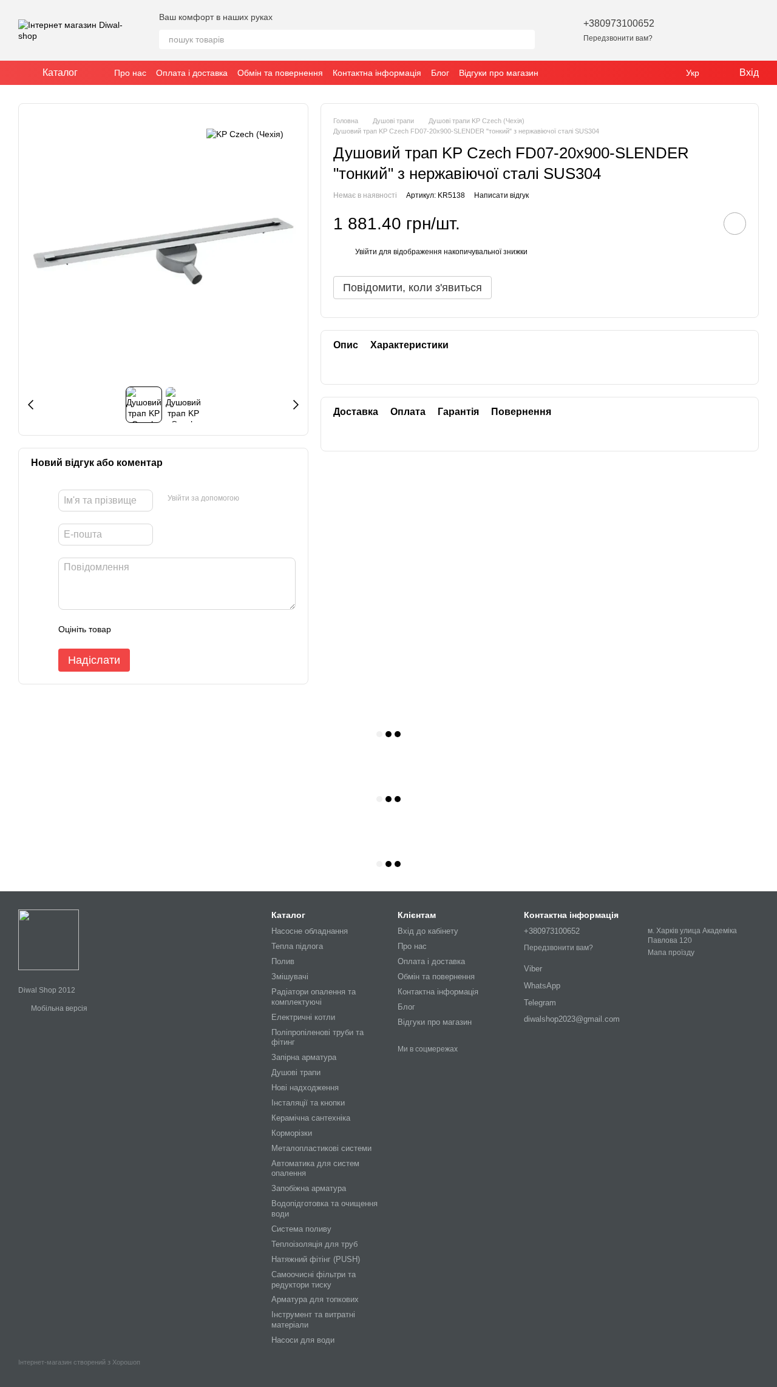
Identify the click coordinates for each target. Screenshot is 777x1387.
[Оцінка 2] (150, 629)
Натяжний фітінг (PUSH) (315, 1259)
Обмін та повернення (280, 73)
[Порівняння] (717, 30)
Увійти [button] (366, 252)
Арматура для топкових (315, 1299)
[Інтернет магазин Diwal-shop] (48, 939)
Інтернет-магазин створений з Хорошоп (79, 1362)
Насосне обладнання (309, 931)
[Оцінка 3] (170, 629)
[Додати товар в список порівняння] (700, 223)
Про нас (130, 73)
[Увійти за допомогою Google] (272, 498)
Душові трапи (296, 1072)
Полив (282, 961)
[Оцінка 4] (189, 629)
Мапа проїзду (671, 952)
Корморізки (291, 1133)
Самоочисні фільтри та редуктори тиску (313, 1279)
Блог (440, 73)
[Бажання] (686, 30)
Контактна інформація (377, 73)
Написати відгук (501, 195)
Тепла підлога (297, 946)
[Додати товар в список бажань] (735, 223)
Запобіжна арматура (308, 1188)
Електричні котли (303, 1017)
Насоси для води (302, 1340)
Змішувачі (289, 976)
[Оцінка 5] (209, 629)
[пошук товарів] (525, 39)
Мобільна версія (58, 1008)
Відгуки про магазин (498, 73)
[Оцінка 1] (131, 629)
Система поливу (301, 1228)
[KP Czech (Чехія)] (245, 134)
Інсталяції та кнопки (308, 1102)
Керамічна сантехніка (310, 1117)
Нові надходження (305, 1087)
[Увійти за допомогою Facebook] (252, 498)
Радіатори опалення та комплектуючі (313, 997)
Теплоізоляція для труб (314, 1244)
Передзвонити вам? (618, 38)
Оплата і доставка (192, 73)
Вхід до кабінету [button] (428, 931)
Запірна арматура (303, 1057)
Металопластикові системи (321, 1148)
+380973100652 (618, 23)
